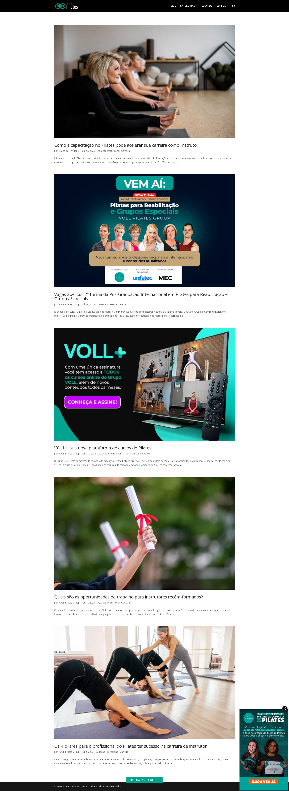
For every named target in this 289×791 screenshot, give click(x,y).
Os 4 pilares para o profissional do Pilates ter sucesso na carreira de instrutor (130, 746)
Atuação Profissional (109, 150)
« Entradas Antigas (140, 779)
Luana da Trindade (69, 150)
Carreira (125, 150)
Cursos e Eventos (116, 304)
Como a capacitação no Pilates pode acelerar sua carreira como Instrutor (126, 145)
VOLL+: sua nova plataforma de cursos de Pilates (102, 448)
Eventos (207, 6)
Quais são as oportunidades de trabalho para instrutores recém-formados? (128, 597)
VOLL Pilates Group (69, 304)
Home (172, 6)
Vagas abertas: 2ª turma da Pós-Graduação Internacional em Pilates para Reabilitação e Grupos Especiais (141, 296)
